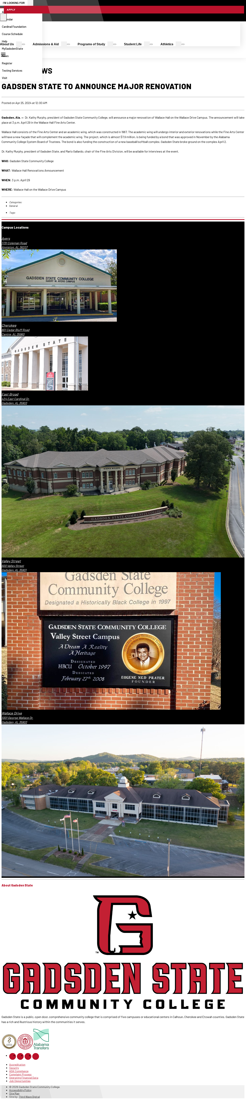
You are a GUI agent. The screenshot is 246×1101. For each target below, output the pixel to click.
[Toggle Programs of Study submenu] (114, 44)
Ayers (6, 238)
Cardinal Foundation (14, 26)
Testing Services (12, 70)
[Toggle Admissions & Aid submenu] (68, 44)
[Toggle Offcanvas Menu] (3, 54)
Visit (4, 78)
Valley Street (11, 561)
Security (14, 1067)
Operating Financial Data (23, 1077)
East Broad (10, 394)
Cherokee (9, 325)
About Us (7, 44)
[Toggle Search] (3, 17)
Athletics (166, 44)
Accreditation (17, 1064)
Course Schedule (12, 34)
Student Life (133, 44)
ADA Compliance (18, 1071)
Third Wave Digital (29, 1096)
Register (7, 63)
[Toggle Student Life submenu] (151, 44)
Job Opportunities (20, 1081)
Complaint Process (20, 1074)
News (5, 56)
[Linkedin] (28, 1056)
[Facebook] (12, 1056)
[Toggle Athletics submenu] (182, 44)
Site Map (14, 1093)
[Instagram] (20, 1056)
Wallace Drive (12, 713)
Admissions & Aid (46, 44)
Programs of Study (91, 44)
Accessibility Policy (20, 1090)
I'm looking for (14, 3)
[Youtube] (35, 1056)
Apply (11, 9)
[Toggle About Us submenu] (23, 44)
